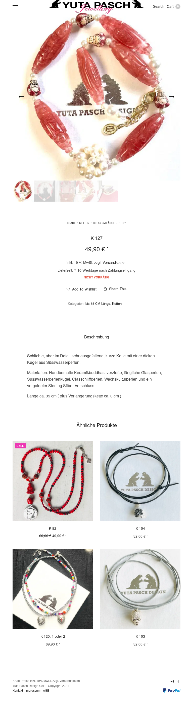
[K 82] (53, 481)
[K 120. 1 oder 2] (53, 589)
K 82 (52, 528)
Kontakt (18, 690)
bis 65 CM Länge (104, 223)
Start (71, 223)
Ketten (84, 223)
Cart (173, 6)
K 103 (140, 636)
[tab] (96, 337)
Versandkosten (114, 262)
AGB (46, 690)
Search (158, 6)
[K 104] (140, 481)
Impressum (32, 690)
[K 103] (140, 589)
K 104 (140, 528)
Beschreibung (96, 337)
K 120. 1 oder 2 (52, 636)
